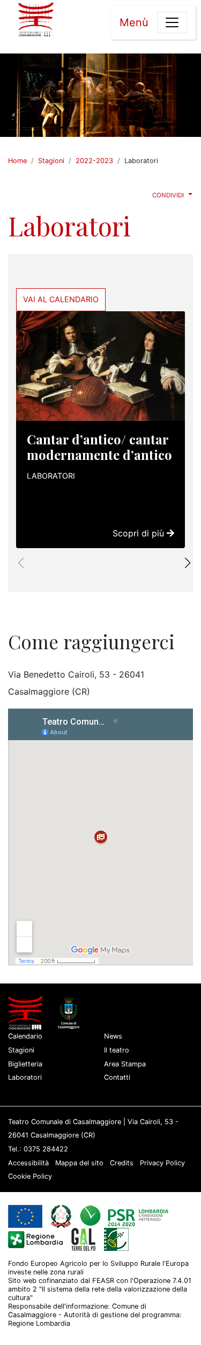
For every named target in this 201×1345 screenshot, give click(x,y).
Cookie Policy (30, 1176)
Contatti (117, 1077)
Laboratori (51, 475)
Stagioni (51, 161)
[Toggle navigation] (172, 22)
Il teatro (116, 1050)
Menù (134, 22)
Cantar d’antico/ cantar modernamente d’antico (99, 447)
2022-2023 (94, 161)
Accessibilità (28, 1163)
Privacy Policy (162, 1163)
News (113, 1036)
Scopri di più (140, 533)
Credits (121, 1163)
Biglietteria (25, 1064)
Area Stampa (125, 1064)
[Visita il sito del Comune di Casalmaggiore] (71, 1013)
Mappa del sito (79, 1163)
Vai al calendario (61, 299)
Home (17, 161)
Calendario (25, 1036)
